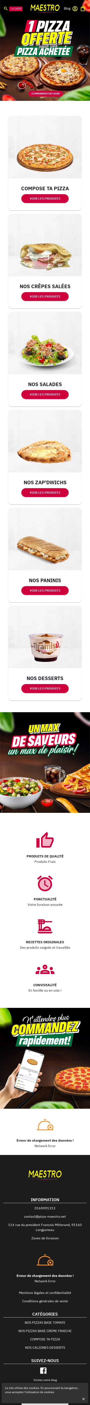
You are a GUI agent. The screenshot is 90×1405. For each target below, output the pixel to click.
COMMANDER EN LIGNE (46, 93)
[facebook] (43, 1370)
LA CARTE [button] (16, 8)
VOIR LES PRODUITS (45, 198)
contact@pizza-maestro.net (45, 1216)
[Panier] (83, 9)
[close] (83, 1399)
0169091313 (45, 1208)
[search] (5, 8)
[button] (67, 8)
